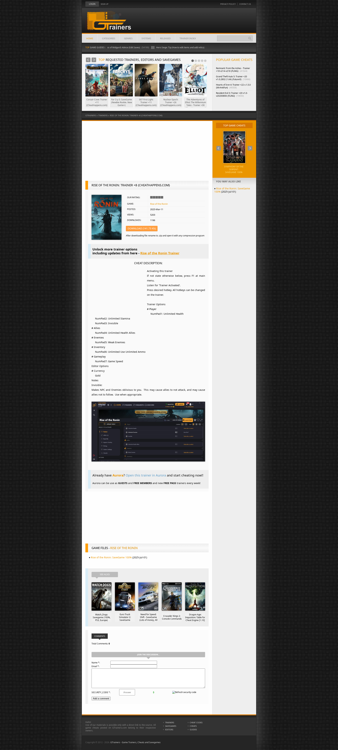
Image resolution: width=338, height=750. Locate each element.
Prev (88, 60)
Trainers (103, 115)
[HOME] (111, 23)
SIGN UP (104, 4)
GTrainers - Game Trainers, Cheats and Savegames (135, 742)
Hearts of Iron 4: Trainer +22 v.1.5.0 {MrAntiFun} (233, 86)
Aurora (117, 475)
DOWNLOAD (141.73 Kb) (142, 228)
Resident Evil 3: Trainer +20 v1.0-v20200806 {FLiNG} (232, 94)
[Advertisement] (147, 152)
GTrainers (90, 115)
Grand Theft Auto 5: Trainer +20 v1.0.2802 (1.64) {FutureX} (233, 78)
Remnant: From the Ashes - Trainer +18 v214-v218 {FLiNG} (233, 70)
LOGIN (92, 3)
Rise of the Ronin (159, 203)
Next (94, 60)
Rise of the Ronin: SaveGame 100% (111, 557)
